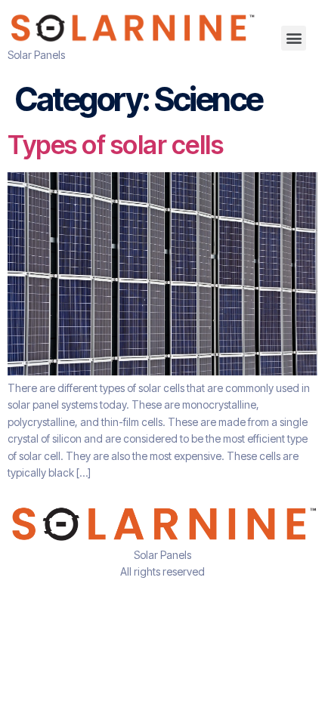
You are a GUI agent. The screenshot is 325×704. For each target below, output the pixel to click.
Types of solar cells (115, 144)
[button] (293, 38)
